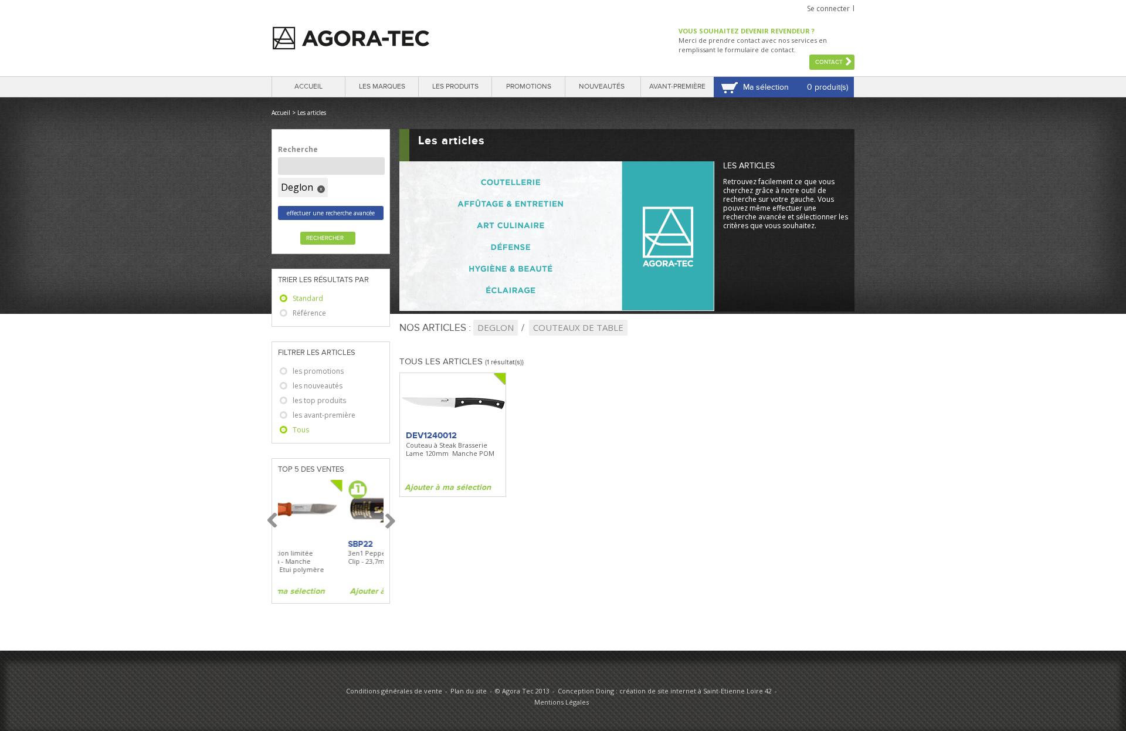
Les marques (382, 86)
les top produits (319, 400)
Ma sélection (766, 87)
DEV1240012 (431, 435)
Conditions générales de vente (394, 690)
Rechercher (325, 238)
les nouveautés (317, 386)
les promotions (318, 371)
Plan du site (468, 690)
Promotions (528, 86)
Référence (309, 313)
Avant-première (677, 86)
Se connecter (828, 8)
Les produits (455, 86)
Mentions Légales (561, 702)
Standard (308, 298)
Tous (301, 430)
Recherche (298, 149)
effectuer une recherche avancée (331, 213)
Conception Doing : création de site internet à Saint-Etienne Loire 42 (665, 690)
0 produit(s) (827, 87)
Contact (829, 62)
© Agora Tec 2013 (522, 690)
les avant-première (324, 415)
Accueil (308, 86)
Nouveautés (602, 86)
